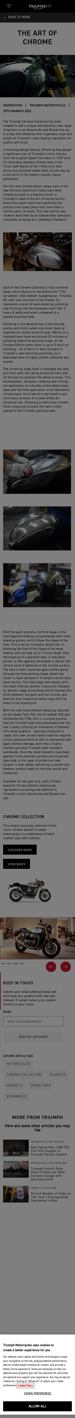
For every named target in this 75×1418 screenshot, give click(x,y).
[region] (37, 1374)
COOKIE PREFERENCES (37, 1393)
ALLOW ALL (38, 1406)
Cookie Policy (25, 1385)
